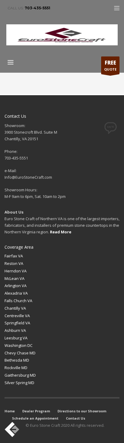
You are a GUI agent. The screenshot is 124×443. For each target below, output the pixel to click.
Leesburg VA (16, 338)
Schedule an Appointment (35, 418)
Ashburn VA (15, 330)
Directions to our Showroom (81, 411)
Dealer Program (36, 411)
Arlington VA (15, 285)
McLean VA (14, 278)
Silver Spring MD (19, 382)
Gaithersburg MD (20, 375)
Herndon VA (15, 271)
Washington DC (19, 345)
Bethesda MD (17, 360)
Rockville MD (16, 367)
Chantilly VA (15, 308)
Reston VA (14, 263)
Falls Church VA (18, 300)
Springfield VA (17, 323)
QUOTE (110, 65)
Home (10, 411)
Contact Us (75, 418)
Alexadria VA (16, 293)
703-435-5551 (37, 8)
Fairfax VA (14, 256)
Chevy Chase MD (20, 353)
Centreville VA (17, 315)
